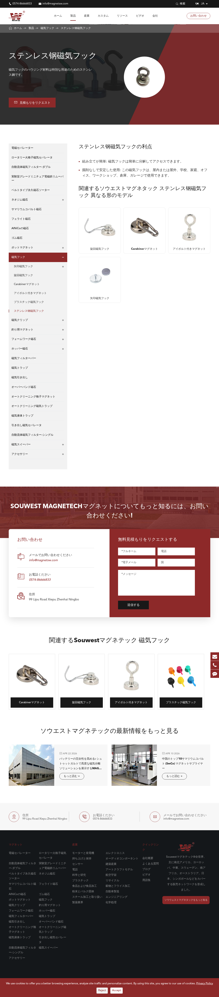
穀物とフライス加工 (118, 886)
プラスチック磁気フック (29, 302)
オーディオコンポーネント (122, 858)
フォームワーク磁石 (23, 339)
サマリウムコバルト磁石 (26, 209)
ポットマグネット (22, 247)
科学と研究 (79, 875)
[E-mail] (214, 656)
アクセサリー (19, 454)
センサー (77, 864)
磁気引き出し (19, 377)
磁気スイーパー (21, 444)
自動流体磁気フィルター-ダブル (31, 167)
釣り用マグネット (22, 329)
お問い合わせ (198, 16)
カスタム (103, 16)
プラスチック (80, 880)
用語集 (146, 880)
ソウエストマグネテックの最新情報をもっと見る (109, 731)
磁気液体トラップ (22, 415)
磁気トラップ (19, 368)
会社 (155, 16)
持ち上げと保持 (81, 858)
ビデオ (140, 16)
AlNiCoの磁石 (20, 228)
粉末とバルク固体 (83, 891)
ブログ (146, 869)
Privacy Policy (204, 983)
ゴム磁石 (16, 238)
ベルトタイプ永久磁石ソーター (30, 190)
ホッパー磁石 (19, 349)
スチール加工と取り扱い (87, 897)
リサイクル (112, 880)
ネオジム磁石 (19, 199)
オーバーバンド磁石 (23, 387)
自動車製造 (112, 891)
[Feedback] (214, 673)
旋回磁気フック (23, 275)
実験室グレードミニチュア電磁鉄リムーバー (37, 179)
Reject (102, 990)
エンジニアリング (116, 897)
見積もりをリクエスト (32, 102)
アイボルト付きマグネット (30, 293)
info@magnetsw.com (55, 3)
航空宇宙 (111, 875)
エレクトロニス (115, 853)
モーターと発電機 (83, 853)
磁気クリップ (19, 320)
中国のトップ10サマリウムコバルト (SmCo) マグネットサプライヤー (183, 764)
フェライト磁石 (21, 219)
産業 (86, 16)
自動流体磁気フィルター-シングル (32, 435)
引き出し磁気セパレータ (26, 425)
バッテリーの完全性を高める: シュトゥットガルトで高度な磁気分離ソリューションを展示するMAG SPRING (80, 764)
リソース (122, 16)
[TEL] (214, 665)
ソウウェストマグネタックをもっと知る (186, 900)
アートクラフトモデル (119, 869)
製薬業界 (77, 902)
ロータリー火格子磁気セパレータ (32, 157)
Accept (116, 990)
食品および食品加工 (84, 886)
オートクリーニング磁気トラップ (32, 406)
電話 (75, 869)
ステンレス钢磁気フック (76, 28)
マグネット (15, 844)
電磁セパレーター (22, 148)
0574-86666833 (22, 3)
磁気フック (47, 28)
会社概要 (147, 858)
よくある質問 (150, 863)
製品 (73, 16)
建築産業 (111, 864)
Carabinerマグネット (27, 284)
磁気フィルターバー (23, 358)
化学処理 (111, 902)
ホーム (58, 16)
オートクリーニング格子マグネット (33, 396)
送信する (133, 605)
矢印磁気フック (23, 266)
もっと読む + (72, 776)
